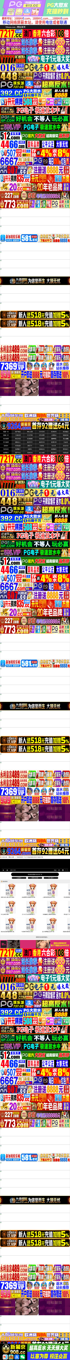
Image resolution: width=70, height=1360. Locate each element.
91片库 (54, 445)
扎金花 (66, 442)
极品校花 (54, 452)
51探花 (42, 445)
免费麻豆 (54, 449)
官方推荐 (6, 442)
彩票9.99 (54, 442)
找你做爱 (42, 438)
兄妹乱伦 (30, 452)
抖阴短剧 (65, 452)
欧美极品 (65, 431)
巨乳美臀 (42, 435)
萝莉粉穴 (65, 449)
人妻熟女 (54, 435)
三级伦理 (18, 435)
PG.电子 (51, 878)
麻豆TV (30, 445)
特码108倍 (35, 878)
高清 (55, 870)
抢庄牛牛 (30, 442)
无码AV (6, 445)
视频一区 (6, 431)
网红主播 (30, 431)
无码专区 (6, 449)
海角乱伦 (42, 449)
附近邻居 (18, 438)
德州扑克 (42, 442)
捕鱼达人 (18, 442)
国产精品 (18, 431)
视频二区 (6, 435)
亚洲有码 (54, 431)
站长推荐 (6, 438)
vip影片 (19, 878)
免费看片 (18, 449)
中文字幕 (30, 435)
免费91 (30, 449)
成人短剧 (42, 452)
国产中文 (18, 452)
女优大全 (65, 445)
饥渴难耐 (30, 438)
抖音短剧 (18, 445)
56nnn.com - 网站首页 (16, 27)
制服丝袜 (65, 435)
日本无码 (42, 431)
